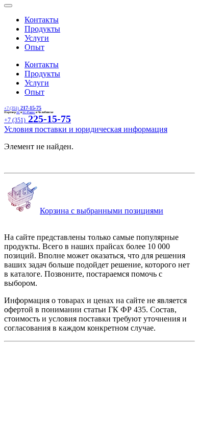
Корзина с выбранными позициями (101, 210)
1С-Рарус (28, 112)
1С (18, 112)
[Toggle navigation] (8, 5)
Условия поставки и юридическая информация (85, 129)
